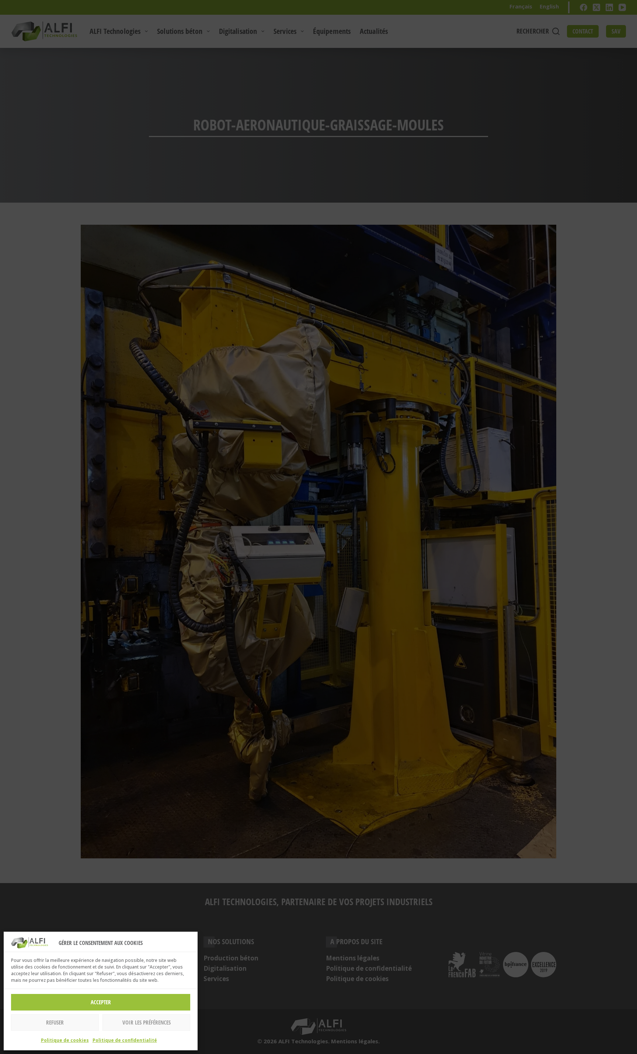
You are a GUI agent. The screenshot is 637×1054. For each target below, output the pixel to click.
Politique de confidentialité (125, 1040)
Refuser (55, 1022)
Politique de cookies (65, 1040)
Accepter (101, 1002)
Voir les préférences (146, 1022)
